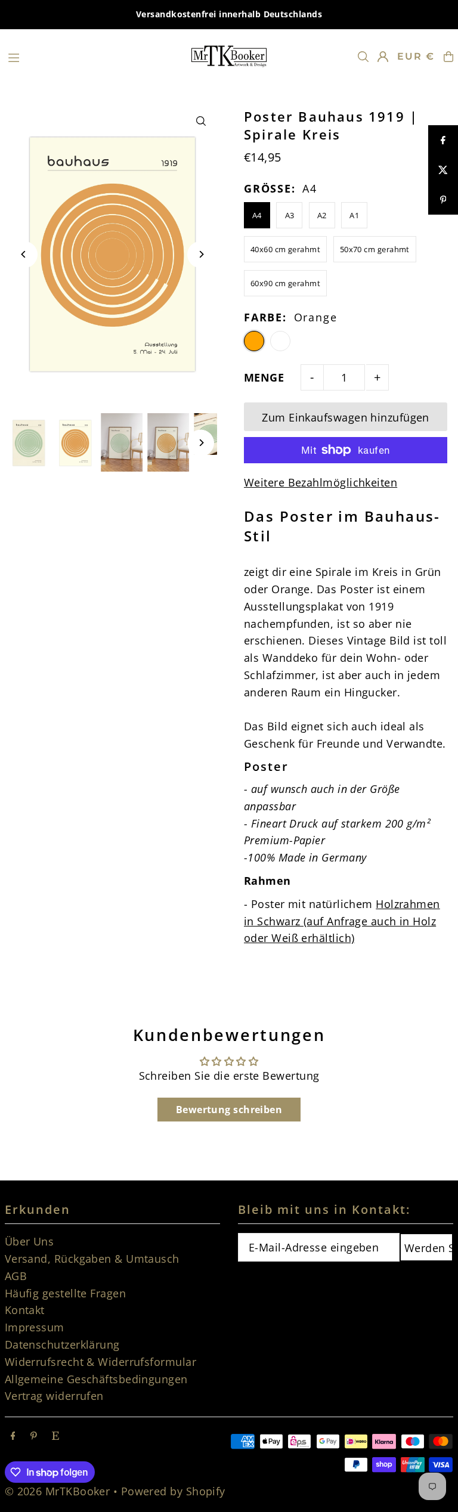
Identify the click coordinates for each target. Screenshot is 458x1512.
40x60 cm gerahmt (285, 249)
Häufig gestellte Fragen (65, 1293)
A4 (257, 215)
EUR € (416, 56)
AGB (16, 1276)
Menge (264, 377)
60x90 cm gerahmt (285, 283)
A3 (290, 215)
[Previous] (24, 254)
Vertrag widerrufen (54, 1396)
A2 (322, 215)
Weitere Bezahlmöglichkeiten (320, 482)
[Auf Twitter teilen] (443, 170)
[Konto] (382, 56)
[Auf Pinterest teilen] (443, 200)
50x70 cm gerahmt (375, 249)
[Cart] (448, 56)
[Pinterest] (33, 1435)
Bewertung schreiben (229, 1109)
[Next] (200, 254)
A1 (354, 215)
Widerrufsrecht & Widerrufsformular (100, 1362)
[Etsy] (55, 1435)
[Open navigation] (92, 56)
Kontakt (25, 1310)
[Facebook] (13, 1435)
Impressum (34, 1327)
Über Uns (29, 1241)
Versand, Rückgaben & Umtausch (92, 1258)
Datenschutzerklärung (62, 1344)
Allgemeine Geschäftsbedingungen (96, 1379)
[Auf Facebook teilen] (443, 140)
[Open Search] (363, 56)
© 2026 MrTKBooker (57, 1491)
